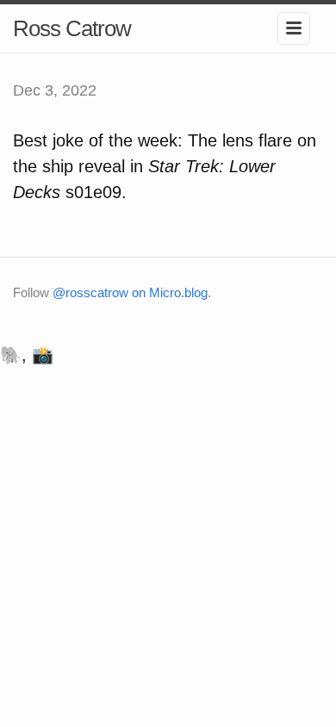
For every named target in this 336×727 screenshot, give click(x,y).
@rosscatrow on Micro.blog (130, 292)
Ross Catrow (72, 28)
